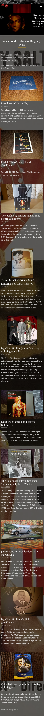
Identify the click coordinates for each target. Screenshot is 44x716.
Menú (40, 6)
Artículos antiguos (8, 710)
